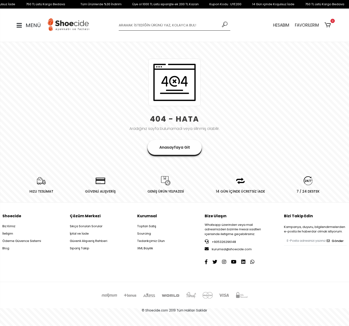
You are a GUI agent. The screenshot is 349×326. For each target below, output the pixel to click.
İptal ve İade (79, 233)
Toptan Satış (146, 226)
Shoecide (11, 216)
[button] (328, 25)
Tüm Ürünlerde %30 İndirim (101, 4)
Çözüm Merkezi (85, 216)
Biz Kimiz (8, 226)
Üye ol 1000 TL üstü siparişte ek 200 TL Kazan (165, 4)
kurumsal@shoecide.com (231, 249)
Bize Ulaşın (215, 216)
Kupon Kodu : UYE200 (225, 4)
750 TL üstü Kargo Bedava (45, 4)
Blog (5, 248)
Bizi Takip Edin (298, 216)
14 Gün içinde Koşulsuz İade (273, 4)
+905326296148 (223, 242)
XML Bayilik (145, 248)
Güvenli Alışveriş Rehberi (88, 241)
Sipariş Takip (79, 248)
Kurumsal (147, 216)
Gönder (338, 241)
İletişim (7, 233)
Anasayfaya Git (174, 147)
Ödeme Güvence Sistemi (21, 241)
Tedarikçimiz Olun (151, 241)
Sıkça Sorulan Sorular (86, 226)
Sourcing (144, 233)
